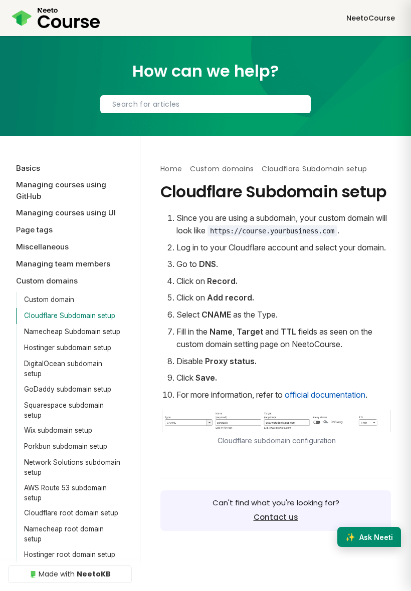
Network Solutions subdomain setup (72, 467)
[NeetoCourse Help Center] (56, 18)
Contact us (276, 517)
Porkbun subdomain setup (65, 446)
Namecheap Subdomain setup (72, 332)
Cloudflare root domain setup (71, 513)
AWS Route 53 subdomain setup (65, 493)
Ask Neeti (369, 537)
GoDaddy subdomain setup (67, 389)
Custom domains (222, 169)
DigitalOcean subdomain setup (63, 369)
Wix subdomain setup (58, 430)
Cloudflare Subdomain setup (69, 316)
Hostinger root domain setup (69, 554)
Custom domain (49, 300)
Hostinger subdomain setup (67, 348)
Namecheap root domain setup (64, 534)
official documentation (325, 395)
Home (171, 169)
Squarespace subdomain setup (64, 410)
